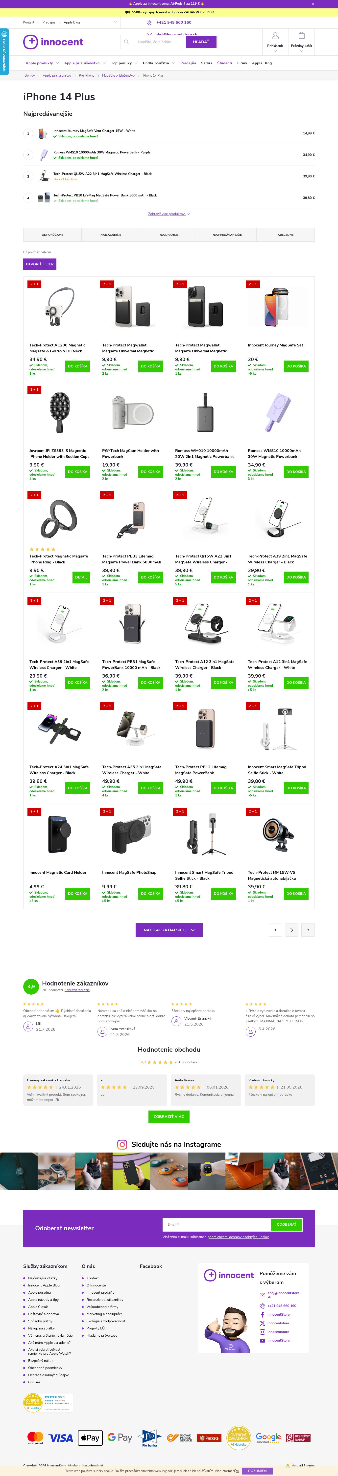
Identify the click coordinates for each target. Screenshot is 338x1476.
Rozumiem (257, 1471)
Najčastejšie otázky (42, 1278)
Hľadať (201, 42)
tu (237, 1471)
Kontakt (28, 22)
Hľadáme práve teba (102, 1336)
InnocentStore (278, 1314)
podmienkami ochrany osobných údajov (238, 1237)
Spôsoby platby (40, 1321)
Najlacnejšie (110, 235)
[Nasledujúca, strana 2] (291, 930)
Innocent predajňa (100, 1293)
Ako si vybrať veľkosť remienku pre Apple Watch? (49, 1352)
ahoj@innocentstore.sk (283, 1295)
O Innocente (96, 1285)
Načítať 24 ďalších (165, 930)
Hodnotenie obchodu (169, 1049)
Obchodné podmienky (45, 1368)
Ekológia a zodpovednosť (106, 1321)
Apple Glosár (38, 1307)
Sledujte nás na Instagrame (176, 1144)
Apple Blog (72, 22)
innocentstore (278, 1323)
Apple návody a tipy (43, 1300)
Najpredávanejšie (227, 235)
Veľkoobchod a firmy (102, 1307)
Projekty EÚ (96, 1328)
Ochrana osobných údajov (48, 1375)
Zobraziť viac (169, 1116)
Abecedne (285, 235)
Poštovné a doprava (43, 1314)
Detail (81, 577)
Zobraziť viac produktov (167, 214)
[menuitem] (42, 63)
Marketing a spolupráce (104, 1314)
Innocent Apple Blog (44, 1285)
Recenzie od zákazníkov (105, 1300)
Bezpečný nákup (40, 1361)
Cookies (34, 1382)
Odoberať (286, 1224)
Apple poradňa (39, 1293)
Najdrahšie (169, 235)
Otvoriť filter (40, 264)
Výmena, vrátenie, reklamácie (50, 1336)
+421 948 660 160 (281, 1306)
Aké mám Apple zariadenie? (49, 1343)
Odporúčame (52, 235)
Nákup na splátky (41, 1328)
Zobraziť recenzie (77, 990)
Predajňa (49, 22)
